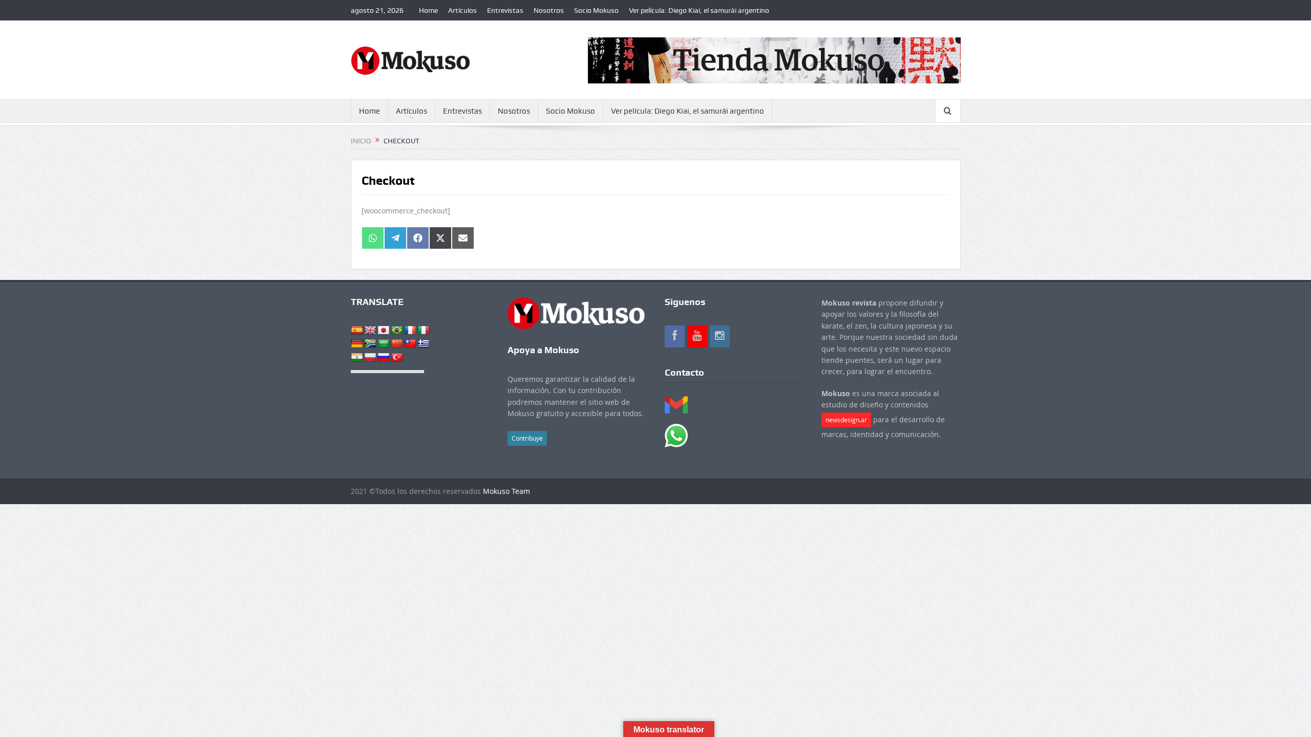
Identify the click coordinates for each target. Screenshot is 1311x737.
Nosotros (549, 10)
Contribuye (527, 438)
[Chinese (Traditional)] (410, 344)
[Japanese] (383, 331)
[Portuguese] (397, 331)
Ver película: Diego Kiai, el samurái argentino (699, 10)
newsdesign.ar (846, 420)
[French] (410, 331)
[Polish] (370, 358)
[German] (357, 344)
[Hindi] (357, 358)
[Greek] (423, 344)
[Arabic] (383, 344)
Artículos (462, 10)
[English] (370, 331)
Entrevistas (505, 10)
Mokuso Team (506, 491)
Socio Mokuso (596, 10)
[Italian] (423, 331)
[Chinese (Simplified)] (397, 344)
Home (428, 10)
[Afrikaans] (370, 344)
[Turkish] (397, 358)
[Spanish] (357, 331)
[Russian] (383, 358)
